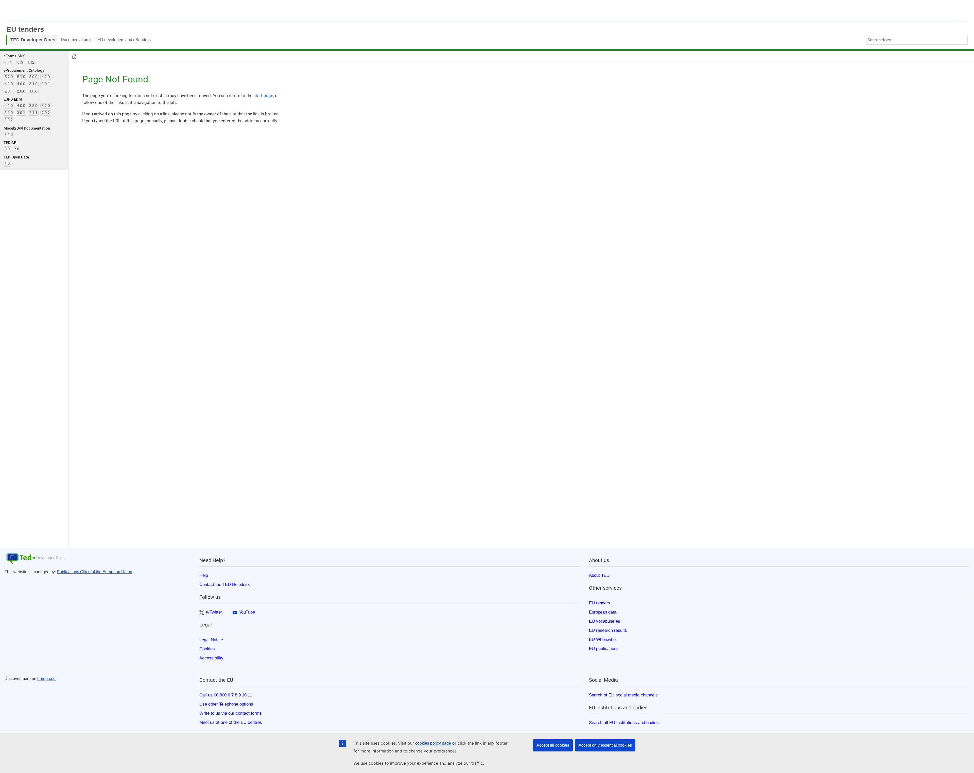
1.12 (30, 62)
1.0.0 (33, 91)
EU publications (604, 648)
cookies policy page (433, 743)
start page (263, 95)
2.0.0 (21, 91)
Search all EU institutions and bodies (624, 722)
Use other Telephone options (226, 704)
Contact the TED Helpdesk (224, 584)
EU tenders (25, 29)
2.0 (16, 149)
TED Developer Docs (32, 39)
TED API (11, 142)
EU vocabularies (604, 621)
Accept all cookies (552, 745)
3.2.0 (46, 105)
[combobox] (917, 40)
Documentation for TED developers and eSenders (106, 40)
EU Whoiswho (602, 639)
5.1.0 (21, 77)
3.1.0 (33, 84)
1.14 (8, 62)
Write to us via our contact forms (230, 713)
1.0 (7, 163)
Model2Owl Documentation (27, 128)
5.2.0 (9, 77)
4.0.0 (21, 84)
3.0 (7, 149)
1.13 (19, 62)
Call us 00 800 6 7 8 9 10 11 (225, 695)
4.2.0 (46, 77)
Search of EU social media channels (623, 695)
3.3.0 (33, 105)
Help (203, 575)
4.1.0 (9, 84)
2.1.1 (33, 113)
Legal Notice (211, 639)
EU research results (608, 630)
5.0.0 (33, 77)
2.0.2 (46, 113)
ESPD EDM (13, 99)
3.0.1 (46, 84)
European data (602, 612)
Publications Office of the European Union (94, 572)
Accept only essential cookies (605, 745)
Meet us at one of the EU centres (230, 722)
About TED (599, 575)
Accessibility (211, 658)
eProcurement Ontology (24, 70)
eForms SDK (14, 56)
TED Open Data (16, 157)
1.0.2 (9, 120)
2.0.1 (9, 91)
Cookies (207, 648)
